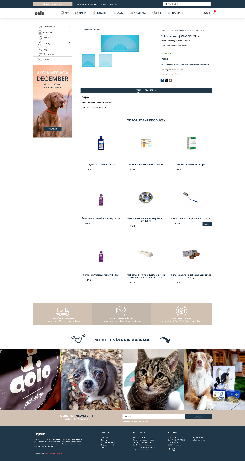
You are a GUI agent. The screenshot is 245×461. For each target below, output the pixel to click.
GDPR (147, 422)
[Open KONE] (163, 13)
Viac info (207, 224)
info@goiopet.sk (199, 440)
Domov (163, 30)
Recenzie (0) (151, 90)
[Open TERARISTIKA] (185, 13)
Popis (138, 90)
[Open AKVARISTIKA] (147, 13)
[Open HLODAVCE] (108, 13)
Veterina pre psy (175, 30)
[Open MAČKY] (87, 13)
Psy (168, 30)
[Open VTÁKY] (125, 13)
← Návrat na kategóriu (91, 29)
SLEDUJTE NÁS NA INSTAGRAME (122, 340)
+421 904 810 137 (199, 437)
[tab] (138, 90)
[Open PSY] (70, 13)
